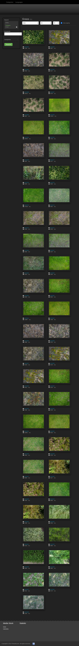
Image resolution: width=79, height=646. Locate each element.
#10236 (52, 589)
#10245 (26, 499)
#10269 (26, 250)
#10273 (52, 205)
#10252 (52, 408)
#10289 (52, 69)
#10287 (52, 92)
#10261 (26, 318)
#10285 (52, 114)
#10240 (52, 544)
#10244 (52, 499)
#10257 (26, 363)
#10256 (52, 363)
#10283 (52, 137)
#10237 (26, 589)
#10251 (26, 431)
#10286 (26, 114)
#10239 (26, 567)
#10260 (52, 318)
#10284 (26, 137)
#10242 (52, 521)
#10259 (26, 341)
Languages (19, 2)
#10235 (26, 612)
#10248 (52, 454)
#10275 (52, 182)
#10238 (52, 567)
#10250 (52, 431)
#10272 (26, 228)
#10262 (52, 295)
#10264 (52, 273)
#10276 (26, 182)
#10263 (26, 295)
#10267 (52, 250)
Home (4, 626)
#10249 (26, 454)
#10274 (26, 205)
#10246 (52, 476)
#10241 (26, 544)
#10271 (52, 228)
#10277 (52, 160)
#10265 (26, 273)
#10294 (26, 47)
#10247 (26, 476)
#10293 (52, 47)
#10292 (26, 69)
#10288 (26, 92)
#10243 (26, 521)
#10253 (26, 408)
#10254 (52, 386)
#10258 (52, 341)
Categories (9, 2)
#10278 (26, 160)
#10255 (26, 386)
